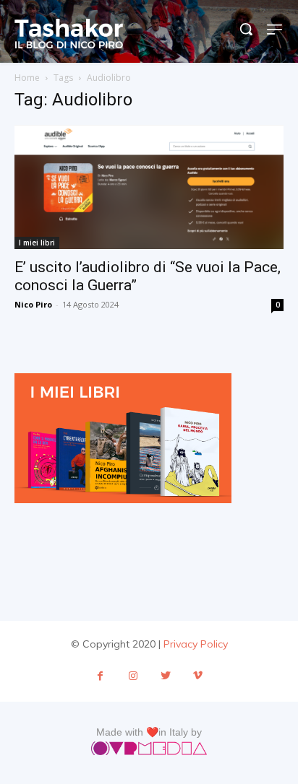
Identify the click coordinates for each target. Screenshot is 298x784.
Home (27, 77)
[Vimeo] (197, 676)
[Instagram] (132, 676)
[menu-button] (275, 29)
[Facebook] (100, 676)
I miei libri (37, 243)
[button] (245, 28)
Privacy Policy (195, 643)
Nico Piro (33, 304)
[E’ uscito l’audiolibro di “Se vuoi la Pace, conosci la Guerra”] (149, 187)
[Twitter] (165, 676)
